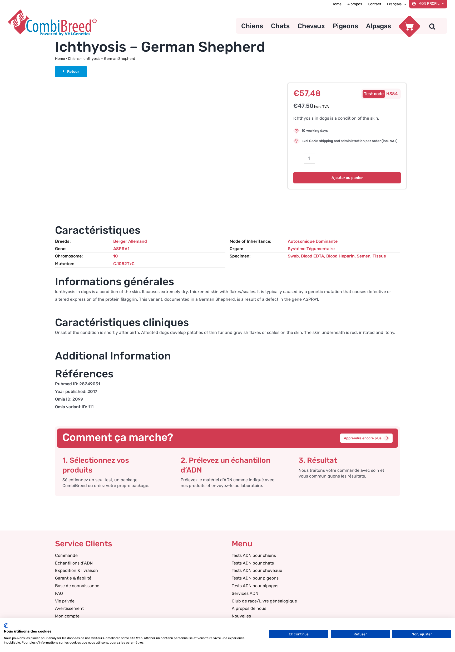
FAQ (59, 593)
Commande (66, 555)
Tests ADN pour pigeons (255, 578)
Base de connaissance (77, 585)
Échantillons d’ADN (74, 563)
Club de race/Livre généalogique (264, 601)
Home (60, 58)
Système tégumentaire (311, 248)
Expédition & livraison (76, 570)
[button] (432, 26)
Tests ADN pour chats (253, 563)
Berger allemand (130, 241)
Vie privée (65, 601)
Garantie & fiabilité (73, 578)
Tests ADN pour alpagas (255, 585)
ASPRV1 (121, 248)
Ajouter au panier (347, 178)
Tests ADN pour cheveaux (257, 570)
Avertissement (69, 608)
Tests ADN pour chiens (254, 555)
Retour (73, 71)
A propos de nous (249, 608)
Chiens (74, 58)
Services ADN (245, 593)
